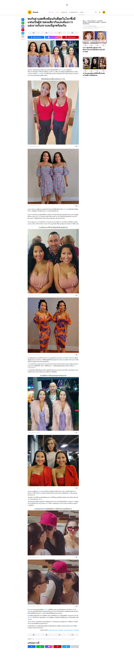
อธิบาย (29, 617)
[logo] (33, 12)
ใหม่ (58, 12)
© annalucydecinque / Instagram (34, 146)
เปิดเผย (38, 491)
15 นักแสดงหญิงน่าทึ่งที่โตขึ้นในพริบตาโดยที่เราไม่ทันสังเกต (94, 74)
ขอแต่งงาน (45, 609)
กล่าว (74, 365)
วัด (68, 359)
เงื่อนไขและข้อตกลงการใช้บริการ (94, 22)
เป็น (65, 209)
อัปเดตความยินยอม (86, 23)
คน (83, 53)
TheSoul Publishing (92, 26)
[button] (85, 45)
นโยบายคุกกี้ (85, 22)
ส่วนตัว (51, 12)
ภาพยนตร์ (85, 77)
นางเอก (39, 73)
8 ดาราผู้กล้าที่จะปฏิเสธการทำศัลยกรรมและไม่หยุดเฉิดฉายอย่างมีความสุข (94, 49)
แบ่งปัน (62, 69)
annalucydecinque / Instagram (55, 630)
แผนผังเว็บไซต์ (103, 22)
